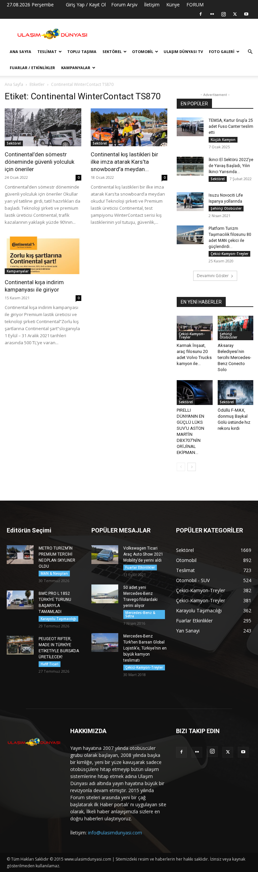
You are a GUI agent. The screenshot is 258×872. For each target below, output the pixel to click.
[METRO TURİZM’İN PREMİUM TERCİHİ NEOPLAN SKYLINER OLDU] (20, 554)
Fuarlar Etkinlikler (140, 567)
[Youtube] (246, 14)
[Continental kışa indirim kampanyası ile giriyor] (43, 255)
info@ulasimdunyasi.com (115, 832)
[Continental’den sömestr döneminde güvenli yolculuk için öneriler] (43, 127)
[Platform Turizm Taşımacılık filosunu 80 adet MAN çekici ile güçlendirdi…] (190, 234)
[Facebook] (201, 14)
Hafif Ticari (49, 664)
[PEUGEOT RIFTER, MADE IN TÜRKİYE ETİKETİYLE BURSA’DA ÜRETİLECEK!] (20, 645)
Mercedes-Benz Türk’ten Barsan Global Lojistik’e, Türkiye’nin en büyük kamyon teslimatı (145, 648)
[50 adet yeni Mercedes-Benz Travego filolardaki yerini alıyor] (104, 593)
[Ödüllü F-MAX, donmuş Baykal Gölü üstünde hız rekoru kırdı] (236, 392)
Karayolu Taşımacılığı (58, 618)
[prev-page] (181, 467)
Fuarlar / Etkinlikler (32, 67)
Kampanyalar (75, 67)
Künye (173, 4)
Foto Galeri (221, 51)
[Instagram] (223, 14)
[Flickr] (212, 14)
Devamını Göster (213, 275)
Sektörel (112, 51)
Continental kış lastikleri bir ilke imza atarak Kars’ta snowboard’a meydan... (124, 161)
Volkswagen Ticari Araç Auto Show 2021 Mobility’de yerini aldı (143, 554)
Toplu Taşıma (81, 51)
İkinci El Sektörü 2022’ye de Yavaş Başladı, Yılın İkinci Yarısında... (231, 165)
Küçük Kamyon (223, 139)
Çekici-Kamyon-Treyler (229, 253)
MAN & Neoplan (54, 573)
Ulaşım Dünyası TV (183, 51)
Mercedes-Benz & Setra (140, 614)
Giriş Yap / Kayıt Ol (86, 4)
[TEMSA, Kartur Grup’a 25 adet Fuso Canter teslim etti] (190, 126)
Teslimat (47, 51)
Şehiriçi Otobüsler (226, 208)
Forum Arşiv (124, 4)
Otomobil (142, 51)
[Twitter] (235, 14)
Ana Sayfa (20, 51)
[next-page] (191, 467)
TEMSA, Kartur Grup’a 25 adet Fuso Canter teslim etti (231, 126)
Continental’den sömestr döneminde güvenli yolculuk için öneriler (39, 161)
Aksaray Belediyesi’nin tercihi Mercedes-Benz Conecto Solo (234, 357)
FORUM (195, 4)
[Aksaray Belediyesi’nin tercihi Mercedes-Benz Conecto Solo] (236, 328)
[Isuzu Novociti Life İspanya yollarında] (190, 201)
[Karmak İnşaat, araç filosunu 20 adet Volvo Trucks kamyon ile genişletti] (195, 328)
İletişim (152, 4)
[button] (250, 52)
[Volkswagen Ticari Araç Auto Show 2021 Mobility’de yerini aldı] (104, 554)
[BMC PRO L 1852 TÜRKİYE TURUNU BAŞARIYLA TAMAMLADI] (20, 600)
